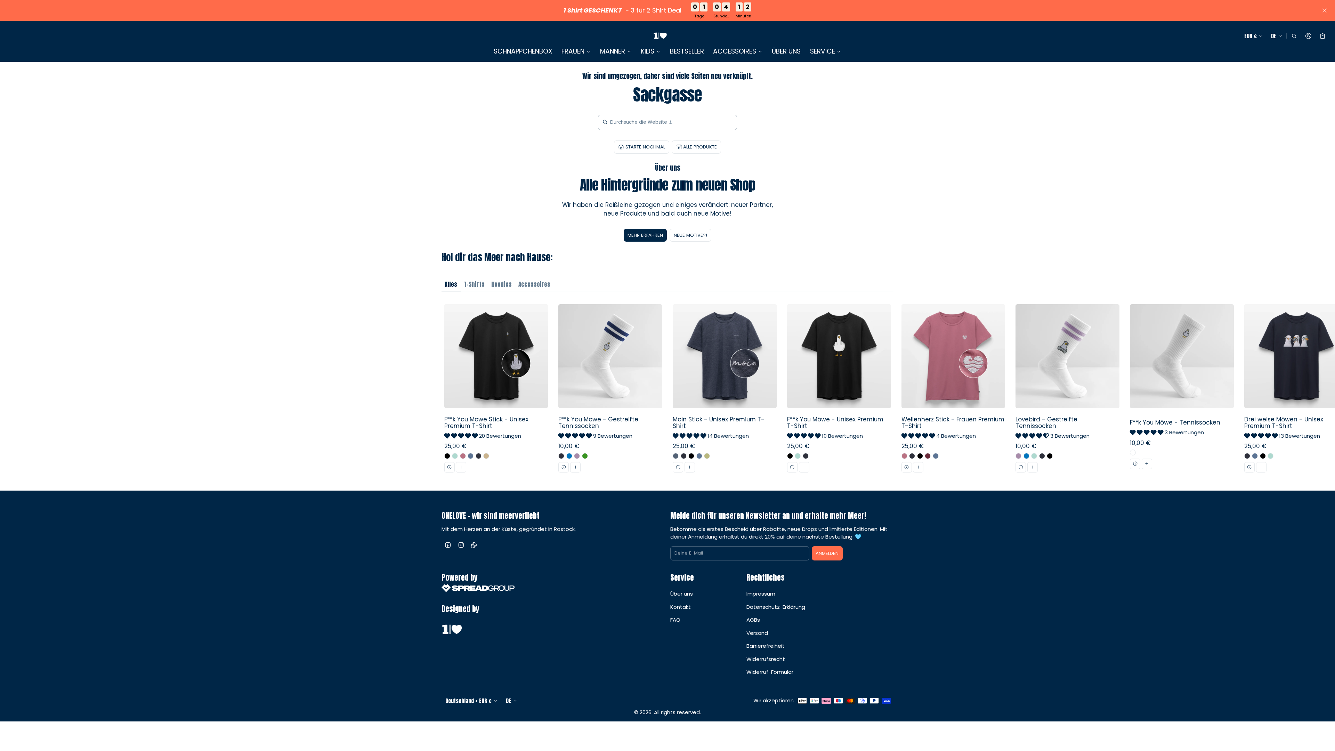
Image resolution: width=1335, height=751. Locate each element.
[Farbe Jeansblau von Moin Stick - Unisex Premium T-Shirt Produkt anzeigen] (675, 456)
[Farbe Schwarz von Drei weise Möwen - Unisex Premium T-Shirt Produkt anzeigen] (1262, 456)
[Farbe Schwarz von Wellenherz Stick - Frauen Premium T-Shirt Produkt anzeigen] (920, 456)
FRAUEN (572, 51)
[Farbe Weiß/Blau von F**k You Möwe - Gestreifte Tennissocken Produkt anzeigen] (569, 456)
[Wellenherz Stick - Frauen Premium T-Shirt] (953, 391)
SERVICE (822, 51)
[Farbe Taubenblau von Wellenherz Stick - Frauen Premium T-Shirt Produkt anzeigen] (935, 456)
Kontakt (680, 607)
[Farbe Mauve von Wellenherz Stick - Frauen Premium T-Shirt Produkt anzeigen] (904, 456)
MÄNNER (612, 51)
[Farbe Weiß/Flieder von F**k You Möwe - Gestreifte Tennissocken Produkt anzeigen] (577, 456)
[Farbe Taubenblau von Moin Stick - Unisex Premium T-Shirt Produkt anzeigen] (699, 456)
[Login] (1308, 36)
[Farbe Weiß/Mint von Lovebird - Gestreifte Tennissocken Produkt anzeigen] (1034, 456)
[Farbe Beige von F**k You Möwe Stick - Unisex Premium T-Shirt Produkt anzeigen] (486, 456)
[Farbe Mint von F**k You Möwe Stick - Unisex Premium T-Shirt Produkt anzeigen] (455, 456)
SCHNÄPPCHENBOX (523, 51)
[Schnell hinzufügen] (461, 467)
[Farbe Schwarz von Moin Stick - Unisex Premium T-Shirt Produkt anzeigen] (691, 456)
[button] (1294, 36)
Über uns (681, 593)
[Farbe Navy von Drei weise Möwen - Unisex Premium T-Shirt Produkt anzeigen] (1247, 456)
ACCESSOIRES (734, 51)
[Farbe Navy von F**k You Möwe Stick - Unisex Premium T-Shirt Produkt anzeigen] (478, 456)
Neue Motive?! (690, 235)
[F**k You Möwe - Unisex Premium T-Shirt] (838, 391)
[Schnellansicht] (449, 467)
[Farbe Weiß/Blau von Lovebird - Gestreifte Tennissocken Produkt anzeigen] (1026, 456)
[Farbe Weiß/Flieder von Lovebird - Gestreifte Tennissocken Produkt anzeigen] (1018, 456)
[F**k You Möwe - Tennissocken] (1182, 391)
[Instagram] (461, 544)
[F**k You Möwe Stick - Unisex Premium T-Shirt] (496, 391)
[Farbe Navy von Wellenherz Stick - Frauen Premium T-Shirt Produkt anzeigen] (912, 456)
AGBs (753, 619)
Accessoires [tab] (534, 284)
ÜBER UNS (786, 51)
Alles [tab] (451, 284)
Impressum (760, 593)
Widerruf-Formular (769, 672)
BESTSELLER (687, 51)
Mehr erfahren (645, 235)
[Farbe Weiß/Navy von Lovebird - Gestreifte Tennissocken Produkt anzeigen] (1042, 456)
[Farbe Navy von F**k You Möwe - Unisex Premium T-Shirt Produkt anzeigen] (805, 456)
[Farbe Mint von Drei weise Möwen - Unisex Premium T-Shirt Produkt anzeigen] (1270, 456)
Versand (757, 633)
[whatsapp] (474, 544)
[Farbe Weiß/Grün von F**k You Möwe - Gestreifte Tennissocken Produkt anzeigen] (585, 456)
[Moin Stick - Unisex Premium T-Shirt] (724, 391)
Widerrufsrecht (765, 659)
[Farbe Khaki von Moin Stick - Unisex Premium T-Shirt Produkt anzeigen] (707, 456)
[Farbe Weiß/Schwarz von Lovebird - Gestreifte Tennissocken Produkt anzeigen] (1049, 456)
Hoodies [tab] (501, 284)
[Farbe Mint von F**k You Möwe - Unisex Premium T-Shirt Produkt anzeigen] (797, 456)
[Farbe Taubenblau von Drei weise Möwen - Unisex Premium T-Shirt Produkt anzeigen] (1254, 456)
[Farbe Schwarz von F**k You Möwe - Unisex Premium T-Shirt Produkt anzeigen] (790, 456)
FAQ (675, 619)
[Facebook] (448, 544)
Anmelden (827, 553)
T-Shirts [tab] (474, 284)
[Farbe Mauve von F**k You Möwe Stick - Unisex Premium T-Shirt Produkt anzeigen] (463, 456)
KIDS (647, 51)
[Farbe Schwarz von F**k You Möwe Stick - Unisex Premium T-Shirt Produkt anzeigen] (447, 456)
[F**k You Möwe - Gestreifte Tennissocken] (610, 391)
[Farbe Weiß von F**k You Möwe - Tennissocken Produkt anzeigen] (1132, 452)
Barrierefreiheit (765, 645)
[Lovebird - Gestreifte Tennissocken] (1067, 391)
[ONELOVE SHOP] (660, 36)
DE (1273, 36)
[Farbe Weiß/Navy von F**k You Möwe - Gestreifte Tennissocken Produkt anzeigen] (561, 456)
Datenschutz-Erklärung (775, 607)
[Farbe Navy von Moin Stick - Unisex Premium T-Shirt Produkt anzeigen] (683, 456)
